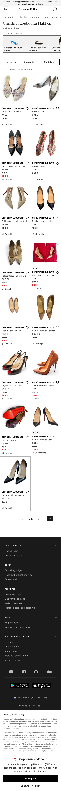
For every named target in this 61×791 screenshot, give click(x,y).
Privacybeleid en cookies (29, 705)
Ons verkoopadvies (15, 598)
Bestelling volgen (14, 570)
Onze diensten (13, 546)
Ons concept (11, 551)
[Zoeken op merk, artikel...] (6, 9)
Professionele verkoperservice (21, 607)
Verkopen (10, 589)
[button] (55, 9)
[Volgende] (38, 518)
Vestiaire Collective (17, 637)
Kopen (8, 565)
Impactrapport (12, 651)
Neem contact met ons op (18, 627)
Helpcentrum (11, 622)
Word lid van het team (16, 655)
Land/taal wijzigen (30, 785)
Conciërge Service (14, 555)
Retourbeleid (11, 579)
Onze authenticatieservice (19, 574)
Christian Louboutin (29, 17)
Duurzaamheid (12, 646)
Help (7, 617)
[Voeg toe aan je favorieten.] (27, 108)
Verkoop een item (14, 603)
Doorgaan (30, 778)
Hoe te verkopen (13, 594)
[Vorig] (22, 518)
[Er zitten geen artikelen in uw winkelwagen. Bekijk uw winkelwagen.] (55, 9)
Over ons (9, 642)
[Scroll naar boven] (50, 518)
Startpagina (9, 17)
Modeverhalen (12, 660)
